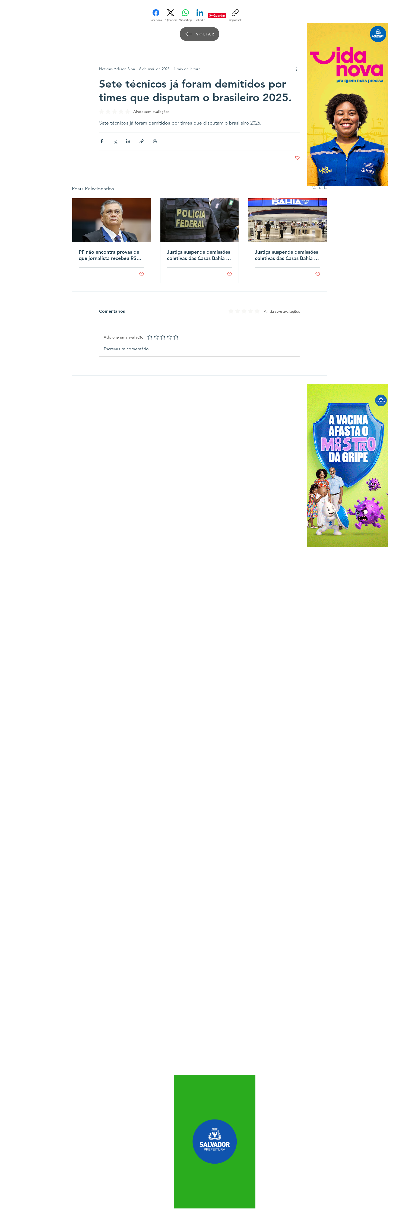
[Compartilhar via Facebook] (101, 141)
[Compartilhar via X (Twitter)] (115, 141)
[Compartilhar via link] (141, 141)
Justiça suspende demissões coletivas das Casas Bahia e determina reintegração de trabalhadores (198, 255)
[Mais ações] (296, 69)
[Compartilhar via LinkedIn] (128, 141)
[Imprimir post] (154, 141)
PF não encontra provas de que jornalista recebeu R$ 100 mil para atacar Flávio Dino (109, 255)
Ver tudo (319, 187)
